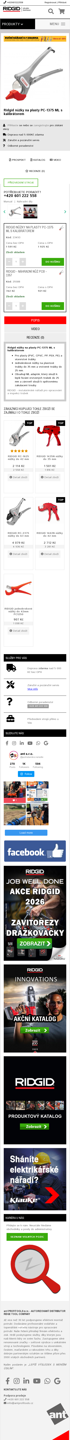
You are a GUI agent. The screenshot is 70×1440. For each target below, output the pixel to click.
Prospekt (18, 160)
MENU (54, 24)
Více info (32, 689)
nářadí (22, 1327)
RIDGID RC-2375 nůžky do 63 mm (18, 534)
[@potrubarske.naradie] (13, 755)
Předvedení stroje (21, 183)
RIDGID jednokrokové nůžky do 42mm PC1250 (18, 611)
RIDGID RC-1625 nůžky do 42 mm (18, 457)
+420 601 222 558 (20, 196)
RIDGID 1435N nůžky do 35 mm (50, 457)
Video (56, 160)
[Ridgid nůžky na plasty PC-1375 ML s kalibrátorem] (35, 74)
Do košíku (53, 262)
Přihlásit (62, 2)
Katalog (38, 160)
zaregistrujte (41, 125)
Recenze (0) (36, 171)
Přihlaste (13, 125)
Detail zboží (20, 477)
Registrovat (50, 2)
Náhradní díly (24, 201)
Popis (35, 320)
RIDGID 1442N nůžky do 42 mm (50, 534)
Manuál (8, 201)
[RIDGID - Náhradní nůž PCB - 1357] (61, 272)
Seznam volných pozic (27, 1237)
